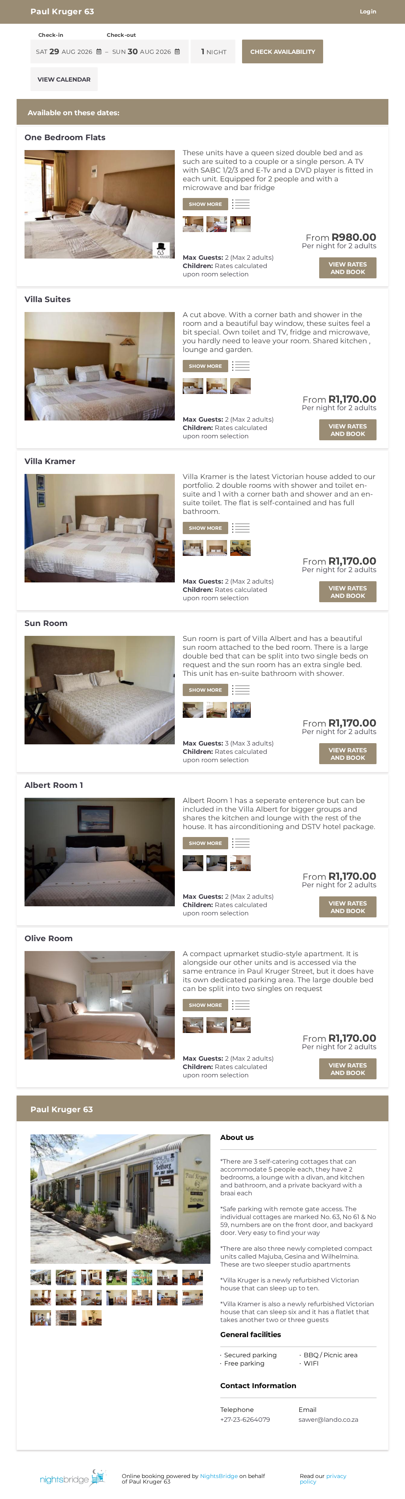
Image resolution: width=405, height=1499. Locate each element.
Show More (205, 204)
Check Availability (282, 51)
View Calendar (64, 79)
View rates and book (348, 268)
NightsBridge (219, 1476)
